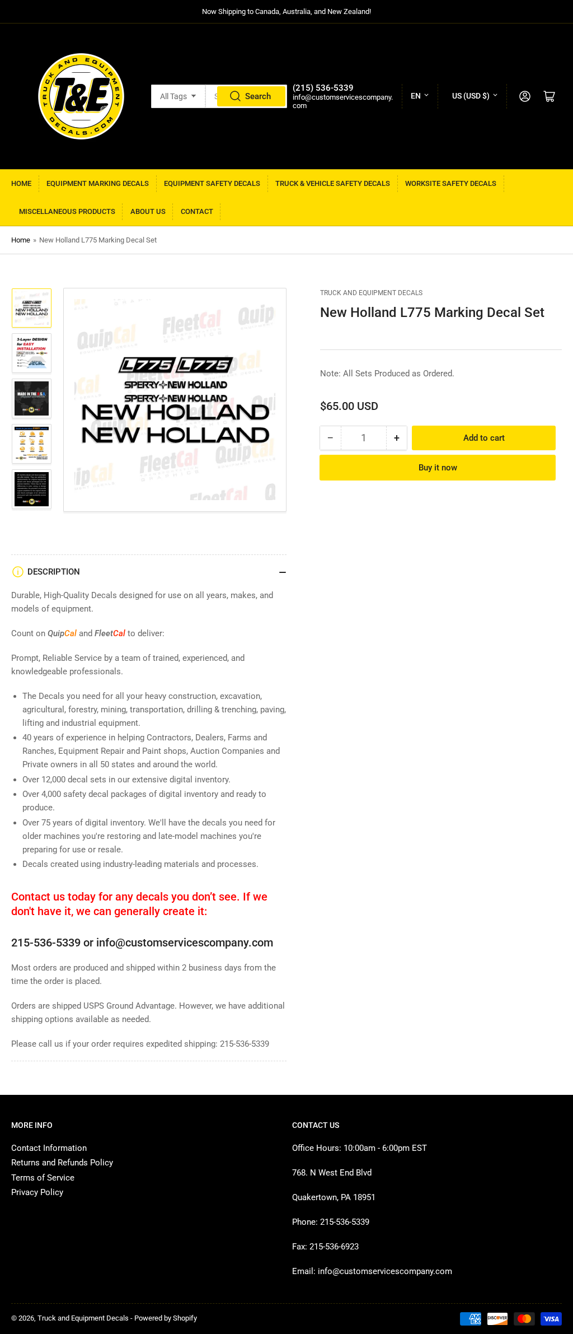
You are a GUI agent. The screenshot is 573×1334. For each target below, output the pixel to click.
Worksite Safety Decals (450, 183)
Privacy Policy (37, 1192)
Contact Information (49, 1148)
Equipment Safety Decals (212, 183)
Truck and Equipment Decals (371, 293)
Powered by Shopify (165, 1318)
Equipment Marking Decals (97, 183)
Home (21, 183)
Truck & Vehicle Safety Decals (332, 183)
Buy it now (438, 468)
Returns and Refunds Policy (62, 1163)
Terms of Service (42, 1178)
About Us (148, 211)
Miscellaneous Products (67, 211)
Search (258, 96)
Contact (197, 211)
